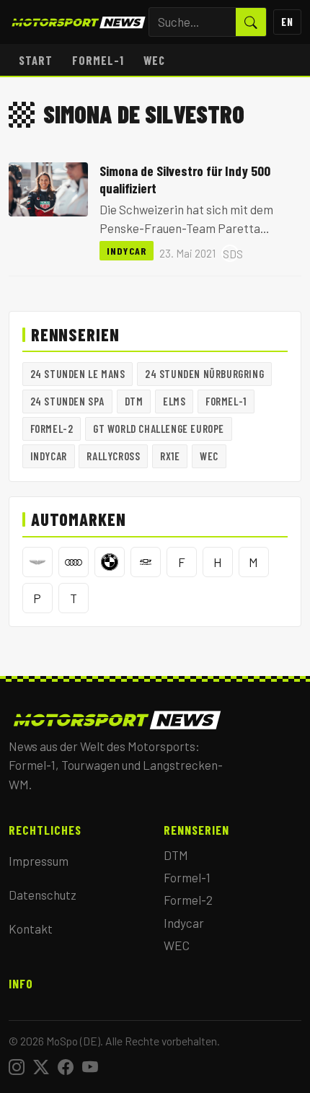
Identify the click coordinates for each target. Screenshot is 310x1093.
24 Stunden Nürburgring (204, 373)
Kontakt (31, 928)
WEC (154, 60)
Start (36, 60)
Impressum (38, 860)
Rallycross (113, 455)
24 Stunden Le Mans (77, 373)
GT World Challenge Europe (158, 428)
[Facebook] (66, 1067)
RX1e (170, 455)
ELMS (174, 401)
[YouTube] (90, 1067)
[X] (41, 1067)
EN (287, 21)
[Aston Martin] (37, 562)
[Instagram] (17, 1067)
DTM (134, 401)
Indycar (126, 251)
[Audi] (73, 562)
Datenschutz (42, 894)
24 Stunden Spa (67, 401)
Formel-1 (98, 60)
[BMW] (109, 562)
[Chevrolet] (145, 562)
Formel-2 (52, 428)
